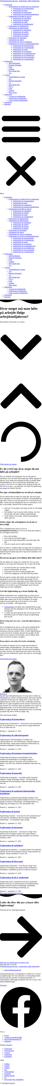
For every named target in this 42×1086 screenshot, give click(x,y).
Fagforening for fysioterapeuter (23, 48)
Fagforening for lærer (20, 10)
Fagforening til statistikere (11, 845)
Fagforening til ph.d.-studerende (14, 877)
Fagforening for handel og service (20, 16)
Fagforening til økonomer (11, 827)
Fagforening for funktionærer (18, 26)
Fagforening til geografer (11, 773)
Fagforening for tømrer (20, 36)
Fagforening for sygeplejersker (23, 59)
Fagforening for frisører (21, 20)
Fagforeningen (9, 607)
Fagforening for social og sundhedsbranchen (24, 44)
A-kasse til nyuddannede (17, 96)
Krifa (10, 67)
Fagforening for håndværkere (19, 28)
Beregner (7, 104)
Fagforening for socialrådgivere (23, 55)
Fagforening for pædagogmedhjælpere (26, 14)
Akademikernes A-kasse (17, 77)
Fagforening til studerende (17, 98)
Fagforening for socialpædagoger (24, 53)
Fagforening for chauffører (22, 18)
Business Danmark (15, 65)
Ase (10, 73)
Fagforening (8, 61)
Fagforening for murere (21, 34)
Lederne (11, 69)
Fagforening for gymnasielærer (23, 8)
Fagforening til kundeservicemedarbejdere (18, 753)
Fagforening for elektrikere (22, 30)
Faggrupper (8, 5)
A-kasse (7, 75)
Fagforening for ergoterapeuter (23, 46)
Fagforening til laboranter (11, 861)
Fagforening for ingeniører (18, 38)
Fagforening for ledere (16, 40)
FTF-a (11, 87)
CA (10, 83)
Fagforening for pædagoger (22, 12)
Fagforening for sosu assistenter (23, 57)
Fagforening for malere (21, 32)
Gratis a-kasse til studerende (18, 100)
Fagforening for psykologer (22, 51)
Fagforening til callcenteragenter (14, 735)
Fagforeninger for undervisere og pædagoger (24, 6)
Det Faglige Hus (14, 71)
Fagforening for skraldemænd (23, 24)
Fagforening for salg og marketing (20, 42)
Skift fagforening (14, 63)
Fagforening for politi (20, 22)
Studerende (8, 94)
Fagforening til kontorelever (12, 719)
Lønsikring (8, 102)
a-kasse (4, 488)
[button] (21, 151)
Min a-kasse (13, 92)
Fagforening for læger (20, 49)
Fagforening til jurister (10, 811)
